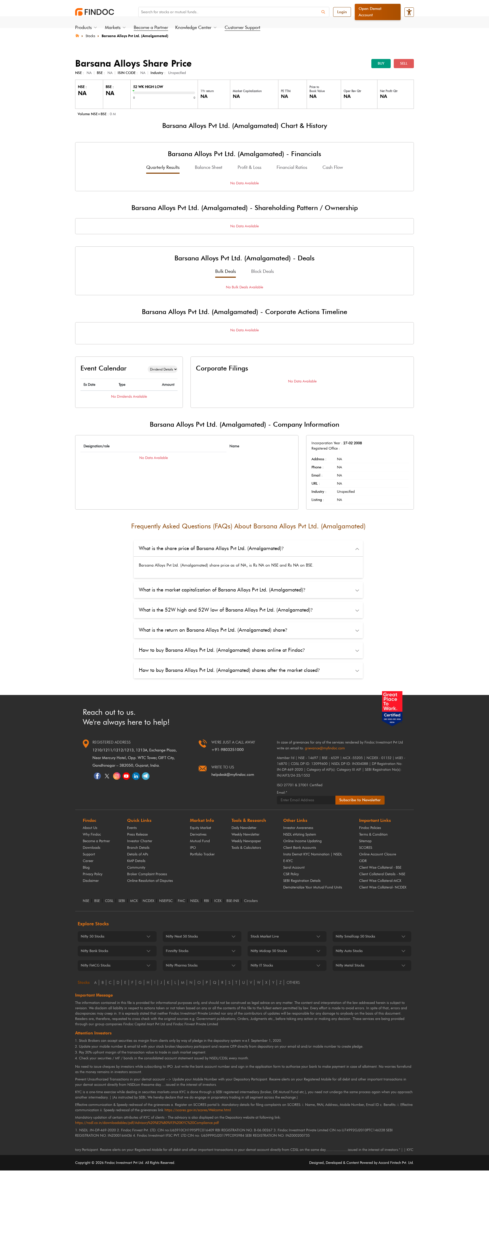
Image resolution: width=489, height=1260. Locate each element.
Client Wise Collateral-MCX (380, 881)
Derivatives (198, 834)
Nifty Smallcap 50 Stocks (355, 936)
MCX (134, 901)
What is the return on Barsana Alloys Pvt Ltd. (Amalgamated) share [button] (213, 630)
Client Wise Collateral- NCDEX (382, 887)
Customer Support (242, 27)
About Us (90, 828)
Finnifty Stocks (177, 951)
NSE (86, 901)
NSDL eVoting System (299, 834)
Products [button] (83, 27)
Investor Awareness (298, 828)
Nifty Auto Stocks (349, 951)
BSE (97, 901)
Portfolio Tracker (202, 854)
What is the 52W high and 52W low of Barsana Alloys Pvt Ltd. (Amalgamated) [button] (226, 610)
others (293, 982)
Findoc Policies (370, 828)
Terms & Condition (373, 834)
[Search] (323, 12)
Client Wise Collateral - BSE (380, 867)
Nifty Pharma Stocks (182, 965)
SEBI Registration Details (302, 881)
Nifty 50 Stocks (92, 936)
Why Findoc (92, 834)
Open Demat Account (370, 11)
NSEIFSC (166, 901)
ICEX (217, 901)
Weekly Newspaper (246, 841)
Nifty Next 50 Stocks (182, 936)
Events (132, 828)
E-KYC (288, 861)
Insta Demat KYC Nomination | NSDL (312, 854)
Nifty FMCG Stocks (96, 965)
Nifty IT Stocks (262, 965)
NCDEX (148, 901)
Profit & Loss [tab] (249, 167)
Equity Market (200, 828)
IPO (193, 848)
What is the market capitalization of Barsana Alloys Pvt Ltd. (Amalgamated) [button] (222, 590)
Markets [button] (112, 27)
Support (89, 854)
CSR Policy (291, 874)
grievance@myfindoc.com (325, 748)
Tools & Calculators (246, 848)
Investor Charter (139, 841)
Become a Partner (151, 27)
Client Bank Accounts (299, 848)
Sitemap (365, 841)
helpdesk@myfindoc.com (232, 774)
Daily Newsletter (244, 828)
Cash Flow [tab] (332, 167)
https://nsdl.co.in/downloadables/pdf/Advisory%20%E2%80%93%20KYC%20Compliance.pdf (147, 1123)
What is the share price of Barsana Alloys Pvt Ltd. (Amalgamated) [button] (211, 548)
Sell (404, 63)
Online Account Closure (377, 854)
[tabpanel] (244, 183)
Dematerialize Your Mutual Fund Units (312, 887)
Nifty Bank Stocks (94, 951)
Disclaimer (91, 881)
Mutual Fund (200, 841)
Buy (381, 63)
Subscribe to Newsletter (360, 800)
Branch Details (138, 848)
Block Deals (262, 271)
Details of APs (137, 854)
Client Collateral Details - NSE (382, 874)
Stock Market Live (265, 936)
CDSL (109, 901)
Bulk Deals (225, 271)
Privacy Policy (92, 874)
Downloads (91, 848)
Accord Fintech (389, 1163)
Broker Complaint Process (147, 874)
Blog (86, 867)
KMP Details (136, 861)
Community (136, 867)
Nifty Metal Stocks (350, 965)
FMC (181, 901)
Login (342, 12)
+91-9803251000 (227, 749)
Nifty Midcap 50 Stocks (269, 951)
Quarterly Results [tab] (163, 167)
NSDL (194, 901)
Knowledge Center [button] (193, 27)
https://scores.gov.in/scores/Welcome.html (198, 1110)
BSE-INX (232, 901)
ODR (363, 861)
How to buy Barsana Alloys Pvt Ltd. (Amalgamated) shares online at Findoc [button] (222, 650)
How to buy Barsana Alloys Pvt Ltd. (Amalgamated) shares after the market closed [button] (229, 670)
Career (88, 861)
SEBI (121, 901)
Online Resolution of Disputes (150, 881)
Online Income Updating (302, 841)
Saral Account (294, 867)
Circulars (251, 901)
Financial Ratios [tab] (292, 167)
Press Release (137, 834)
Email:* (282, 792)
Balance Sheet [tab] (208, 167)
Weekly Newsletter (246, 834)
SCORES (365, 848)
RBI (206, 901)
